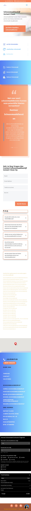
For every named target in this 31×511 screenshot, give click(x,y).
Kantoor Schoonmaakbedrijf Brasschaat (11, 288)
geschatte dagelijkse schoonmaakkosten (12, 28)
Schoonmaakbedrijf (7, 277)
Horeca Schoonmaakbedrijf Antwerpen (19, 277)
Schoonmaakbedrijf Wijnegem (14, 320)
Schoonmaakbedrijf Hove (13, 325)
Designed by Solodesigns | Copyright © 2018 (15, 509)
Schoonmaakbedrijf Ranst (8, 322)
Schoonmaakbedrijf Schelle (13, 318)
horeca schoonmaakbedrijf (13, 389)
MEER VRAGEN (10, 363)
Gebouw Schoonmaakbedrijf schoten (14, 282)
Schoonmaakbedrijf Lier (11, 329)
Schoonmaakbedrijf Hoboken (12, 299)
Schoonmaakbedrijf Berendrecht (11, 327)
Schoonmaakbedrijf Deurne (12, 291)
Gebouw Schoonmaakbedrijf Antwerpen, (11, 279)
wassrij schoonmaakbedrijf (13, 404)
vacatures (7, 379)
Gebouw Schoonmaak (12, 77)
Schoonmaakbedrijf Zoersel (13, 301)
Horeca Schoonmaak (12, 72)
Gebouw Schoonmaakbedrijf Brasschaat (16, 286)
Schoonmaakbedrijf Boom (11, 303)
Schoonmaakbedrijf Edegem (12, 305)
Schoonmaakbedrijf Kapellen (12, 289)
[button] (16, 344)
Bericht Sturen (21, 204)
